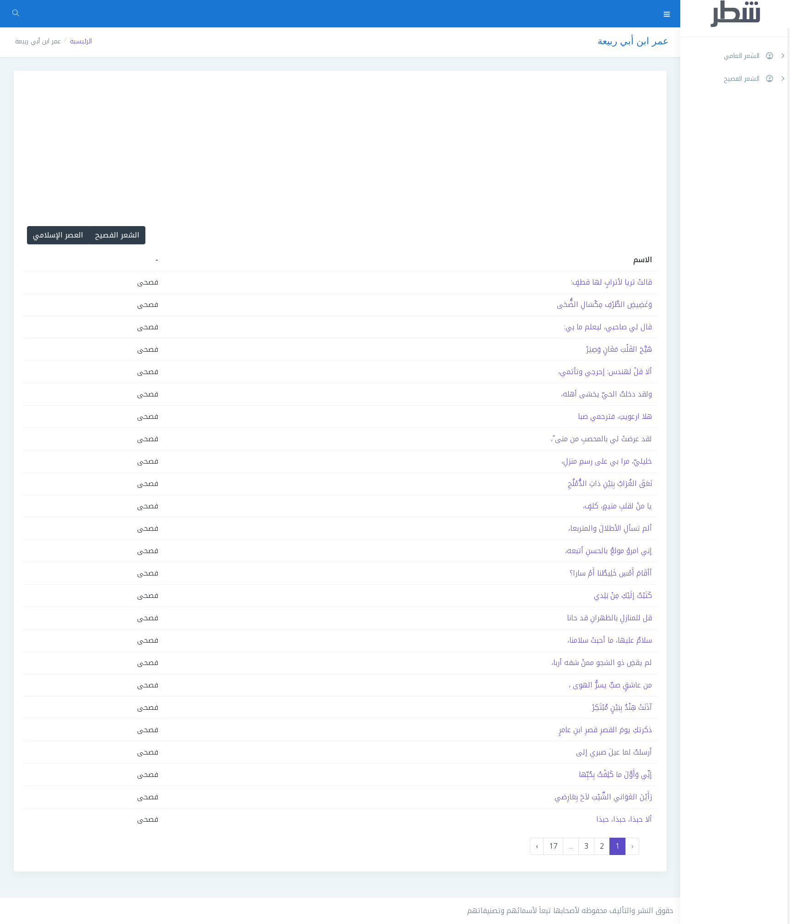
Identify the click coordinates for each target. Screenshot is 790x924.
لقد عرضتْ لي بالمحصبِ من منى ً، (601, 439)
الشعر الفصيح (117, 235)
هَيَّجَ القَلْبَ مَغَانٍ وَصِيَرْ (619, 349)
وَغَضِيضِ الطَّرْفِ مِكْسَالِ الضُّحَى (604, 304)
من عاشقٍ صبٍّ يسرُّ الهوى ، (610, 685)
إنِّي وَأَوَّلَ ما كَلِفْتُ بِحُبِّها (615, 774)
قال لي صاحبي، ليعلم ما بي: (608, 327)
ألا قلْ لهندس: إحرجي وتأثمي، (605, 371)
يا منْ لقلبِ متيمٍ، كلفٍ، (617, 506)
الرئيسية (81, 41)
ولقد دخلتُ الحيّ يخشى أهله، (606, 394)
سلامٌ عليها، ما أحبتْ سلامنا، (609, 640)
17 (553, 846)
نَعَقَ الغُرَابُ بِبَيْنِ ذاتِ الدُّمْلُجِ (610, 483)
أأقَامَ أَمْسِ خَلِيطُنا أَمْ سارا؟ (611, 573)
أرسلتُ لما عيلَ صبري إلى (614, 752)
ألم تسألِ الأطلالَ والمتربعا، (610, 528)
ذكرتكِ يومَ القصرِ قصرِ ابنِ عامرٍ (605, 730)
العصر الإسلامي (58, 235)
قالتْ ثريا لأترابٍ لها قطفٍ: (611, 282)
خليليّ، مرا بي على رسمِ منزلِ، (606, 461)
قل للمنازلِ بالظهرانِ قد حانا (609, 618)
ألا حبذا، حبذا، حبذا (624, 819)
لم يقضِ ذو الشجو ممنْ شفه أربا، (601, 662)
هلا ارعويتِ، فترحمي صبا (615, 416)
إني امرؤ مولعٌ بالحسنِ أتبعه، (608, 551)
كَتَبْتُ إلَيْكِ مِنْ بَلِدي (623, 595)
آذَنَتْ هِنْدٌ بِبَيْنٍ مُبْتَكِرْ (622, 707)
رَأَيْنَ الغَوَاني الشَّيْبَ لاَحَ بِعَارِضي (603, 797)
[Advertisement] (340, 139)
